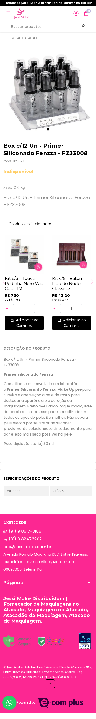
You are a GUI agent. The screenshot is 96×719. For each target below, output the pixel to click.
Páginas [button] (13, 582)
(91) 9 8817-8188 (25, 531)
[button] (76, 13)
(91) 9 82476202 (25, 539)
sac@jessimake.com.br (27, 547)
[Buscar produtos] (83, 26)
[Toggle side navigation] (9, 13)
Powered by (27, 702)
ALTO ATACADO (27, 38)
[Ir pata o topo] (50, 683)
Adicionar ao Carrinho (26, 323)
